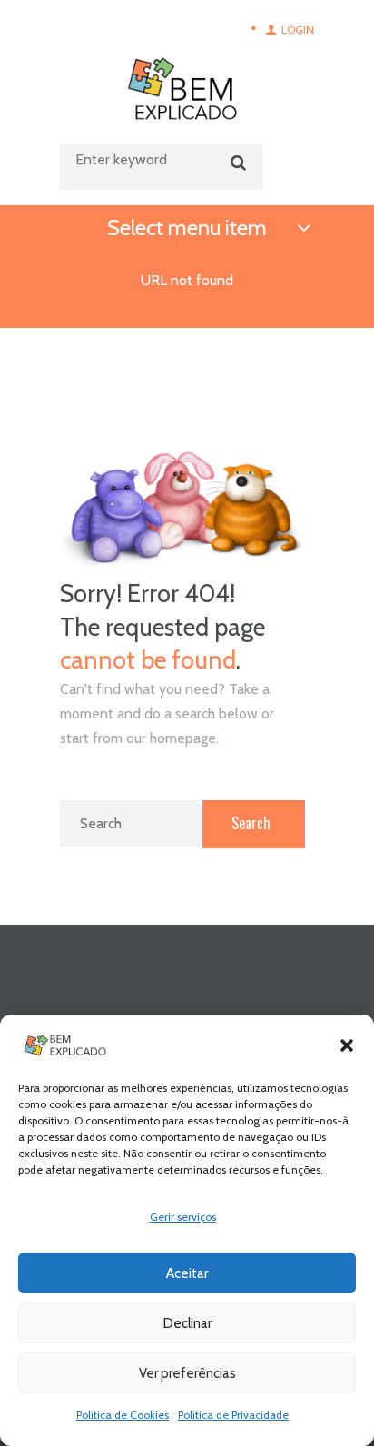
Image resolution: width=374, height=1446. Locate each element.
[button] (347, 1045)
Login (297, 29)
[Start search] (235, 163)
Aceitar (187, 1273)
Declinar (187, 1323)
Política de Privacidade (233, 1414)
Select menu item (187, 227)
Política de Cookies (122, 1414)
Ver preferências (187, 1373)
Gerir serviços (183, 1216)
